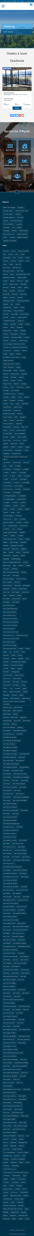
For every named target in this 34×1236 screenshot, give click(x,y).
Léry (4, 525)
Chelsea (16, 330)
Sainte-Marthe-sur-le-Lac (9, 1099)
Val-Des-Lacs (14, 1192)
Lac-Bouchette (7, 482)
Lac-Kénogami (16, 492)
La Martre (5, 472)
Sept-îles (21, 1139)
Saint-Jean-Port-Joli (21, 906)
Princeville (17, 688)
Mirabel (28, 565)
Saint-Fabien (6, 843)
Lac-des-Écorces (7, 486)
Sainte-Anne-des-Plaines (9, 1043)
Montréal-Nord (23, 588)
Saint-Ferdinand (7, 853)
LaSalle (12, 512)
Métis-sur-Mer (7, 565)
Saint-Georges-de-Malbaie (10, 880)
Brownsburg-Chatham (23, 301)
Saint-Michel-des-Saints (9, 953)
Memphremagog (15, 559)
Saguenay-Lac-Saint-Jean (9, 240)
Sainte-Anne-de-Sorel (24, 1036)
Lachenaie (15, 505)
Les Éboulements (12, 525)
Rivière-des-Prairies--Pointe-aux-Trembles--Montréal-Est (14, 703)
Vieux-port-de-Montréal (9, 1205)
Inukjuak (13, 437)
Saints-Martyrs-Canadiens (10, 1132)
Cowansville (17, 350)
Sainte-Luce (16, 1079)
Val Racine (19, 1185)
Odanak (27, 648)
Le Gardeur (22, 519)
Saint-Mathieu (7, 943)
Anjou (14, 257)
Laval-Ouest (18, 515)
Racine (5, 691)
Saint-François (7, 860)
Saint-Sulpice (6, 1009)
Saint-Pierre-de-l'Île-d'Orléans (10, 969)
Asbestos (5, 261)
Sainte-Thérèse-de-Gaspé (20, 1126)
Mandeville (23, 542)
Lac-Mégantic (22, 496)
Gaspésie (5, 220)
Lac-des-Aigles (25, 482)
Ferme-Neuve (20, 387)
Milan (14, 565)
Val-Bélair (17, 1189)
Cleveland (5, 340)
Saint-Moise (21, 953)
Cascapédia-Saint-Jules (9, 320)
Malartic (5, 542)
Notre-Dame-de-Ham (9, 234)
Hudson (5, 430)
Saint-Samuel (16, 993)
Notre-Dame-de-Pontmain (10, 625)
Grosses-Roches (7, 417)
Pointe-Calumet (17, 678)
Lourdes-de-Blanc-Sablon (9, 539)
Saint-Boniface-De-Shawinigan (21, 777)
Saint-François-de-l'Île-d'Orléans (21, 860)
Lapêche (27, 509)
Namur (5, 595)
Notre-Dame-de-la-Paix (9, 615)
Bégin (26, 281)
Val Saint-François (7, 1189)
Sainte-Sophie (24, 1116)
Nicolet (24, 598)
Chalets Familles (20, 1230)
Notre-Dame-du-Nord (9, 642)
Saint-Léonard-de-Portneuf (20, 930)
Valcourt (5, 1195)
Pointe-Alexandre (7, 675)
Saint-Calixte (15, 780)
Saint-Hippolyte (17, 893)
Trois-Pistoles (21, 1179)
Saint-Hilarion (6, 893)
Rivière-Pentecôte (17, 710)
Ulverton (23, 1182)
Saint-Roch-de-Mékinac (9, 986)
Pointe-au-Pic (6, 678)
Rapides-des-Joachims (15, 691)
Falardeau (23, 384)
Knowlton (20, 447)
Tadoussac (6, 1165)
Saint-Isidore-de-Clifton (9, 900)
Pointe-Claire (6, 681)
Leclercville (18, 522)
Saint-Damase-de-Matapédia (21, 797)
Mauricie (19, 227)
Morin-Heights (16, 592)
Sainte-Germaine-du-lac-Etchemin (12, 1069)
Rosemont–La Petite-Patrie (10, 717)
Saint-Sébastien (7, 996)
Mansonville (6, 549)
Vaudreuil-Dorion (7, 1199)
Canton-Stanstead (18, 310)
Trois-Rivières (15, 1182)
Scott (27, 1136)
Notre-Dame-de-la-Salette (10, 618)
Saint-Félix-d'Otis (7, 850)
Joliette (25, 440)
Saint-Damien (6, 800)
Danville (5, 354)
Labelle (19, 476)
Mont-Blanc (6, 569)
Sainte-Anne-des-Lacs (9, 1039)
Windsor (14, 1219)
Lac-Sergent (6, 502)
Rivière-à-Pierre (26, 698)
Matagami (15, 555)
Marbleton (23, 549)
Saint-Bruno (6, 780)
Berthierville (23, 284)
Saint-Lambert (21, 923)
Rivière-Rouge (6, 714)
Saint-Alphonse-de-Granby (10, 747)
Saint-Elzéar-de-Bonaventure (10, 830)
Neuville (19, 595)
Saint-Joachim (6, 913)
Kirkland (13, 447)
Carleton (13, 317)
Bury (12, 304)
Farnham (5, 387)
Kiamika (22, 443)
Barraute (5, 274)
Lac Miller (5, 479)
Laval (13, 227)
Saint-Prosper (15, 973)
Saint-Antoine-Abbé (8, 760)
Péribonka (5, 662)
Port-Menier (16, 685)
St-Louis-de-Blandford (9, 1152)
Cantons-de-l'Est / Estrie (21, 211)
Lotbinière (12, 535)
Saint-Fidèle (6, 857)
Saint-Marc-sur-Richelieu (9, 940)
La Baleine (18, 466)
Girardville (20, 400)
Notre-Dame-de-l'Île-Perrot (10, 608)
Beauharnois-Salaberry (9, 277)
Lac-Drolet (18, 489)
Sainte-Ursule (6, 1129)
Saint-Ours (15, 960)
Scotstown (21, 1136)
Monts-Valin (6, 592)
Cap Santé (6, 314)
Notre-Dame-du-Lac (8, 635)
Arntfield (20, 257)
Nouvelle (20, 648)
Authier (11, 264)
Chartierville (19, 327)
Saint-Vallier (21, 1019)
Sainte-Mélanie (7, 1102)
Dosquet (18, 367)
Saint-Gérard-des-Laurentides (11, 886)
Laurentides (6, 227)
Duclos (15, 370)
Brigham (5, 297)
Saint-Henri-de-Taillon (22, 890)
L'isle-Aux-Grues (16, 462)
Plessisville (6, 672)
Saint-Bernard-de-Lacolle (20, 774)
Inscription (21, 1)
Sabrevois (14, 724)
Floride (28, 387)
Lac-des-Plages (18, 486)
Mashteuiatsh (6, 555)
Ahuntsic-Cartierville (23, 251)
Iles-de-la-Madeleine (20, 433)
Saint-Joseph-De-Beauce (19, 913)
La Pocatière (22, 472)
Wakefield (5, 1212)
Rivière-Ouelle (6, 710)
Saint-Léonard (7, 930)
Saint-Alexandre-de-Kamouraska (11, 740)
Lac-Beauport (23, 479)
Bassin (12, 274)
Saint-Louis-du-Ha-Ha (18, 933)
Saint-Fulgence (7, 870)
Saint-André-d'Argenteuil (9, 757)
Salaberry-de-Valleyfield (9, 1136)
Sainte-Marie (26, 1089)
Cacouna (17, 304)
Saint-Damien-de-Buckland (20, 800)
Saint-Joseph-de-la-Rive (9, 923)
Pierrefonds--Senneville (17, 665)
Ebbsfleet (5, 380)
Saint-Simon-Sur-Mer (24, 1006)
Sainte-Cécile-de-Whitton (9, 1056)
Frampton (20, 393)
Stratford (5, 1162)
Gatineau (26, 397)
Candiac (16, 307)
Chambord (13, 324)
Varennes (25, 1195)
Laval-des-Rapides (8, 515)
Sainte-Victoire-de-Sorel (19, 1129)
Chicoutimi (23, 334)
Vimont (27, 1209)
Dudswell (22, 370)
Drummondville (7, 370)
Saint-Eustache (23, 840)
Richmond (14, 695)
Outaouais (12, 237)
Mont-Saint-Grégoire (8, 579)
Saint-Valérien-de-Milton (9, 1019)
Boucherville (6, 294)
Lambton (20, 509)
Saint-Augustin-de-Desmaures (11, 764)
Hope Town (24, 427)
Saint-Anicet (22, 757)
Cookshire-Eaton (23, 340)
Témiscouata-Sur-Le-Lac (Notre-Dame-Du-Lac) (15, 1172)
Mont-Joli (23, 572)
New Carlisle (6, 598)
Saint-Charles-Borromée (19, 783)
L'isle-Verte (26, 462)
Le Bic (15, 519)
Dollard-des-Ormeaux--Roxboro (11, 364)
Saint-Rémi (23, 976)
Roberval (15, 714)
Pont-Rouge (15, 681)
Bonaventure (21, 291)
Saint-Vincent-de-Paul (8, 1023)
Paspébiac (21, 658)
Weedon (5, 1215)
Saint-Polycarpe (25, 969)
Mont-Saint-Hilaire (21, 579)
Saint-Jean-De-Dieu (23, 900)
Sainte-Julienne (7, 1079)
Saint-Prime (6, 973)
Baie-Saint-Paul (17, 267)
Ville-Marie (21, 1205)
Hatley (5, 420)
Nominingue (6, 602)
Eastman (21, 377)
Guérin (15, 417)
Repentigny (6, 695)
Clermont (27, 337)
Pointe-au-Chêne (19, 675)
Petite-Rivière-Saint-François (19, 94)
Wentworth (13, 1215)
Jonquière (5, 443)
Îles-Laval (5, 437)
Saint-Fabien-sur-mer (17, 843)
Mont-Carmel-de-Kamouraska (11, 572)
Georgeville (12, 400)
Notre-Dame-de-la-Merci (9, 612)
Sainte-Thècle (22, 1122)
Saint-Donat (6, 813)
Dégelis (12, 354)
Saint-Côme (17, 790)
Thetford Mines (16, 1175)
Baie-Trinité (20, 271)
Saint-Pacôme (24, 960)
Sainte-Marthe (22, 1096)
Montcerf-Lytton (7, 585)
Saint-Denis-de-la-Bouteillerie (10, 810)
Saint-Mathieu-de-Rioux (9, 946)
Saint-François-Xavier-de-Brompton (12, 867)
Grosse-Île (19, 413)
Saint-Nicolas (6, 960)
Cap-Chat (5, 317)
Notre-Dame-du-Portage (9, 645)
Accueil (5, 32)
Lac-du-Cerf (26, 489)
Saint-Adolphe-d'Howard (19, 730)
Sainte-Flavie (6, 1066)
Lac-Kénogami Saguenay (9, 496)
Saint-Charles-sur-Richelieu (10, 787)
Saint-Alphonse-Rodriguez (10, 750)
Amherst (10, 254)
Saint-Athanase (20, 760)
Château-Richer (7, 330)
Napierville (12, 595)
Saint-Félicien (21, 847)
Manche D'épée (14, 542)
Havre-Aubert (19, 420)
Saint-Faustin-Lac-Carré (9, 847)
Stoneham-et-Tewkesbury (18, 1159)
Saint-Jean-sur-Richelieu (9, 910)
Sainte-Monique (17, 1102)
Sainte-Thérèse (7, 1126)
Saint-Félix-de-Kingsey (20, 850)
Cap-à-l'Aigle (14, 314)
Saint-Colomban (7, 790)
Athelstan (20, 261)
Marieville (11, 552)
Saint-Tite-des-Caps (8, 1013)
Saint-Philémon (16, 966)
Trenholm (12, 1179)
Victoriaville (20, 1202)
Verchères (5, 1202)
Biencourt (5, 287)
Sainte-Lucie (19, 1082)
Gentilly (5, 400)
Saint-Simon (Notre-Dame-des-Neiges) (13, 999)
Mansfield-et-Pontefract (17, 545)
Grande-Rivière (7, 410)
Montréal (14, 230)
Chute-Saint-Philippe (16, 337)
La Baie (11, 466)
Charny (12, 327)
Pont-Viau (23, 681)
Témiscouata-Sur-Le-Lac (9, 1169)
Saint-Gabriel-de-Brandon (20, 870)
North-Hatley (15, 602)
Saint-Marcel (21, 940)
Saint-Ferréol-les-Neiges (20, 853)
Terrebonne (6, 1175)
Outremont (6, 658)
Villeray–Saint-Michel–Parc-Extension (12, 1209)
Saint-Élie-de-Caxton (8, 827)
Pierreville (5, 668)
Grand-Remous (7, 407)
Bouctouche (23, 294)
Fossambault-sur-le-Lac (9, 393)
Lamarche (12, 509)
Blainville (13, 287)
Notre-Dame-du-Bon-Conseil (10, 632)
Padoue (14, 658)
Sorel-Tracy (6, 1149)
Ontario (5, 237)
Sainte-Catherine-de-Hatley (10, 1049)
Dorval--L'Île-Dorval (8, 367)
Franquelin (6, 397)
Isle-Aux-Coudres (21, 437)
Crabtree (24, 350)
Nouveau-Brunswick (22, 234)
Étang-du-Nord (7, 384)
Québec (24, 688)
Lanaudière (19, 224)
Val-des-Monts (24, 1192)
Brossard (19, 297)
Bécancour (20, 281)
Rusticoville (6, 724)
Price (11, 688)
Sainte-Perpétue (7, 1109)
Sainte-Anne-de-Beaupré (9, 1036)
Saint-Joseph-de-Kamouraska (10, 920)
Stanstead (17, 1155)
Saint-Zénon (20, 1023)
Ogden (5, 652)
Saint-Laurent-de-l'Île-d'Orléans (21, 926)
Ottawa (13, 655)
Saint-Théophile (16, 1009)
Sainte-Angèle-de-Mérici (9, 1033)
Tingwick (5, 1179)
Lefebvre (26, 522)
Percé (27, 658)
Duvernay (5, 377)
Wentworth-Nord (23, 1215)
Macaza (21, 539)
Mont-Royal (16, 575)
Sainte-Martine (22, 1099)
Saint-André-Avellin (24, 754)
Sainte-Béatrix (22, 1043)
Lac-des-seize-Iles (7, 489)
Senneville (14, 1139)
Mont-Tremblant (7, 582)
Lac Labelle (27, 476)
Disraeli (23, 357)
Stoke (23, 1155)
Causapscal (20, 320)
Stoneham (6, 1159)
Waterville (23, 1212)
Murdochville (25, 592)
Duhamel (5, 374)
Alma (4, 254)
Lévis (13, 529)
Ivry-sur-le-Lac (16, 440)
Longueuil (22, 532)
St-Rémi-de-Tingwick (22, 1152)
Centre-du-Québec (8, 214)
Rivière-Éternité (18, 707)
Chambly (5, 324)
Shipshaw (21, 1145)
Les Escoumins (23, 525)
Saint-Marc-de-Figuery (18, 936)
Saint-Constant (19, 793)
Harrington (23, 417)
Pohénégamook (15, 672)
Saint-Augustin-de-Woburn (10, 767)
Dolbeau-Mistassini (8, 360)
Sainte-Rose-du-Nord (17, 1112)
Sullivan (21, 1162)
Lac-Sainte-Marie (21, 499)
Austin (27, 261)
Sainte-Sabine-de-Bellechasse (11, 1116)
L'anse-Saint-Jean (7, 450)
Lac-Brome (16, 482)
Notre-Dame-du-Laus (22, 635)
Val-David (5, 1192)
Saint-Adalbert (7, 730)
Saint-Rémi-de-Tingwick (9, 979)
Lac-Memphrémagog (8, 499)
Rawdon (25, 691)
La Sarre (5, 476)
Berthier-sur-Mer (13, 284)
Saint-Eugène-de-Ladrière (10, 840)
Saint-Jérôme (21, 910)
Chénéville (22, 330)
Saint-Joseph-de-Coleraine (10, 916)
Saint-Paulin (6, 966)
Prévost (5, 688)
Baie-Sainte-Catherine (9, 271)
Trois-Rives (6, 1182)
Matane (23, 555)
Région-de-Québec (22, 237)
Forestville (6, 390)
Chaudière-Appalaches (9, 217)
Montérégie (6, 230)
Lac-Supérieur (6, 505)
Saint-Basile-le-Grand (17, 770)
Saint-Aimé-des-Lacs (8, 734)
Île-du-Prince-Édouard (16, 220)
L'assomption (18, 450)
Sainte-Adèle (16, 1026)
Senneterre (6, 1139)
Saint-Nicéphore (24, 956)
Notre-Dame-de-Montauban (10, 622)
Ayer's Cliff (18, 264)
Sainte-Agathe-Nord (24, 1029)
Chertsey (5, 334)
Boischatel (12, 291)
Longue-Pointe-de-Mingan (10, 532)
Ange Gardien (6, 257)
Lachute (5, 509)
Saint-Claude (22, 787)
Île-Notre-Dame (21, 430)
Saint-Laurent (6, 926)
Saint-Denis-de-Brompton (10, 807)
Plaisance (19, 668)
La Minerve (14, 472)
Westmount (6, 1219)
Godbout (5, 403)
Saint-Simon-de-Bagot (9, 1003)
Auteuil (5, 264)
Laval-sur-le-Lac (7, 519)
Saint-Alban (19, 734)
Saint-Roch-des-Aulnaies (9, 989)
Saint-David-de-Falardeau (10, 803)
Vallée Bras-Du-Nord (15, 1195)
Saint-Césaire (6, 783)
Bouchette (15, 294)
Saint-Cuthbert (7, 797)
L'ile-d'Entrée (6, 462)
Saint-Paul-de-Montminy (20, 963)
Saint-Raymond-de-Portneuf (10, 976)
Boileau (20, 287)
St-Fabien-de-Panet (17, 1149)
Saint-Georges (24, 876)
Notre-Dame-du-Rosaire (9, 648)
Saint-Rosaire (6, 993)
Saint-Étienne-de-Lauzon (9, 837)
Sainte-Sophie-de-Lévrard (10, 1122)
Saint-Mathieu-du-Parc (24, 946)
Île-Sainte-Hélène (7, 433)
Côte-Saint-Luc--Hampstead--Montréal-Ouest (15, 347)
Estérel (20, 380)
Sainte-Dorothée (7, 1062)
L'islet (4, 466)
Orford (23, 652)
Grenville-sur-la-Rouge (9, 413)
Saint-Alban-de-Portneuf (9, 737)
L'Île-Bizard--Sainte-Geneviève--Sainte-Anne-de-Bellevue (15, 458)
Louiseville (20, 535)
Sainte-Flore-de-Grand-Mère (19, 1066)
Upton (5, 1185)
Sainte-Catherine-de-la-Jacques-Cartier (13, 1052)
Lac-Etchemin (6, 492)
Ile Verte (12, 430)
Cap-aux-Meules (24, 314)
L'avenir (26, 450)
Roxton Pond (26, 720)
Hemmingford (7, 427)
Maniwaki (5, 545)
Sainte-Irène (24, 1072)
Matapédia (6, 559)
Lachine (23, 505)
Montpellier (6, 588)
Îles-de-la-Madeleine (8, 224)
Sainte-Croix (23, 1059)
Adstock (13, 251)
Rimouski (5, 698)
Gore (12, 403)
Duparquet (24, 374)
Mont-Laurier (6, 575)
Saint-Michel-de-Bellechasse (10, 950)
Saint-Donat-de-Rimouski (9, 820)
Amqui (22, 254)
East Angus (14, 377)
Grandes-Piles (16, 410)
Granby (17, 403)
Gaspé (20, 397)
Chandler (20, 324)
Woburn (21, 1219)
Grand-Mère (25, 403)
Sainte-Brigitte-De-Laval (9, 1046)
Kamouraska (14, 443)
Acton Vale (6, 251)
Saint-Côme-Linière (8, 793)
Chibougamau (14, 334)
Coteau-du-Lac (7, 350)
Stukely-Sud (14, 1162)
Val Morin (11, 1185)
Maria (4, 552)
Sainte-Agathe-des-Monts (10, 1029)
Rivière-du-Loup (7, 707)
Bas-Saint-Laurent (8, 211)
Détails (17, 108)
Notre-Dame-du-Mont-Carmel (11, 638)
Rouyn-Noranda (7, 720)
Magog (27, 539)
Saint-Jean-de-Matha (8, 906)
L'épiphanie (6, 453)
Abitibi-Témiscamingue (9, 207)
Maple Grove (15, 549)
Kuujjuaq (27, 447)
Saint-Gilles (24, 886)
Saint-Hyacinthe (7, 896)
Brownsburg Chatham (9, 301)
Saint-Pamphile (7, 963)
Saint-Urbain (19, 1013)
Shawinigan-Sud (23, 1142)
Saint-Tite (25, 1009)
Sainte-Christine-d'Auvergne (10, 1059)
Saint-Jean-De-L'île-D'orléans (10, 903)
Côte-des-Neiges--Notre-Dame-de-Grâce (14, 344)
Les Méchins (6, 529)
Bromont (12, 297)
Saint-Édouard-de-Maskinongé (11, 823)
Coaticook (13, 340)
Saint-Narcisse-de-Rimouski (10, 956)
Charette (5, 327)
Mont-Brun (15, 569)
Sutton (27, 1162)
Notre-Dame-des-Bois (9, 628)
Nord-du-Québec (23, 230)
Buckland (5, 304)
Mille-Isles (20, 565)
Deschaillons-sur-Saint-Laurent (11, 357)
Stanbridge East (7, 1155)
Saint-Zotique (6, 1026)
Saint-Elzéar (19, 827)
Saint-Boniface (7, 777)
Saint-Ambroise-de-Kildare (10, 754)
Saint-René (21, 979)
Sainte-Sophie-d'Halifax (9, 1119)
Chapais (27, 324)
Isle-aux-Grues (7, 440)
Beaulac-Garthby (21, 277)
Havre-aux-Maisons (8, 423)
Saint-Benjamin (7, 774)
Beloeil (5, 284)
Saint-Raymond (25, 973)
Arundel (27, 257)
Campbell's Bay (7, 307)
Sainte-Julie (23, 1076)
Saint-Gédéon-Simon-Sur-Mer (11, 876)
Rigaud (21, 695)
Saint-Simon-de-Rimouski (9, 1006)
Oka (10, 652)
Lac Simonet (14, 479)
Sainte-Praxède (18, 1109)
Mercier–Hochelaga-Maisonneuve (12, 562)
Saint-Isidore (26, 896)
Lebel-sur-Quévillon (8, 522)
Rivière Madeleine (15, 698)
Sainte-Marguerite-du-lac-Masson (12, 1089)
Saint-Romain (21, 989)
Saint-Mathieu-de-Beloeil (19, 943)
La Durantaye (16, 469)
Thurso (24, 1175)
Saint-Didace (24, 810)
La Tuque (12, 476)
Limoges (19, 529)
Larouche (5, 512)
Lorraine (5, 535)
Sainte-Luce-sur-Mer (8, 1082)
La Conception (7, 469)
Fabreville (16, 384)
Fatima (12, 387)
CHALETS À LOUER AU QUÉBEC (9, 1)
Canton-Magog (7, 310)
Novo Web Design (19, 1234)
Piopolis (13, 668)
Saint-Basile (6, 770)
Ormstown (6, 655)
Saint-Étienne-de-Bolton (9, 833)
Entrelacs (13, 380)
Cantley (22, 307)
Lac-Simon (15, 502)
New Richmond (16, 598)
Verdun (13, 1202)
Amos (16, 254)
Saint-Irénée (17, 896)
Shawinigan (13, 1142)
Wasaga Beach (15, 1212)
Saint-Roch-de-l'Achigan (9, 983)
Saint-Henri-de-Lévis (8, 890)
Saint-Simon (17, 996)
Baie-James (21, 207)
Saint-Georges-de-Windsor (10, 883)
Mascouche (26, 552)
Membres (29, 1)
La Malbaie (26, 469)
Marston (18, 552)
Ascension (13, 261)
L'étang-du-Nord (16, 453)
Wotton (27, 1219)
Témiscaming (15, 1165)
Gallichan (13, 397)
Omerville (16, 652)
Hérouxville (16, 427)
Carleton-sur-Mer (22, 317)
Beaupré (5, 281)
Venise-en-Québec (19, 1199)
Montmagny (26, 585)
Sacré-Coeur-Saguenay (9, 727)
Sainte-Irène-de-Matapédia (10, 1076)
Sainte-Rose (6, 1112)
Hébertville (19, 423)
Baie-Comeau (6, 267)
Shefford (5, 1145)
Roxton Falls (17, 720)
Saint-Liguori (6, 933)
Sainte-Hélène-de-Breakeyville (11, 1072)
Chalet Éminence (9, 93)
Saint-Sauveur (25, 993)
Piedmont (5, 665)
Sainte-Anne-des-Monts (23, 1039)
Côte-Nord (20, 217)
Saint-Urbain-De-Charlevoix (10, 1016)
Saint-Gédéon (23, 873)
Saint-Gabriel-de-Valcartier (10, 873)
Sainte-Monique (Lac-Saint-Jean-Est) (12, 1106)
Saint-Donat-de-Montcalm (10, 817)
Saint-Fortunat (15, 857)
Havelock (11, 420)
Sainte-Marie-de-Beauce (9, 1092)
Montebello (17, 585)
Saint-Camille (24, 780)
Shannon (5, 1142)
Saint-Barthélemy (24, 767)
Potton (23, 685)
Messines (25, 562)
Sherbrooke (13, 1145)
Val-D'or (24, 1189)
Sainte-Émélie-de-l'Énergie (21, 1062)
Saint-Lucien (6, 936)
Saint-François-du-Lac (9, 863)
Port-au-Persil (6, 685)
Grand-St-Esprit (18, 407)
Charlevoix (10, 32)
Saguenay (20, 727)
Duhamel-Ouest (14, 374)
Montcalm (17, 582)
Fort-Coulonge (15, 390)
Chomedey (6, 337)
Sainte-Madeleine (7, 1086)
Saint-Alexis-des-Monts (9, 744)
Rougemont (23, 717)
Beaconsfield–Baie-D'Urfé (23, 274)
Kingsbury (5, 447)
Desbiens (18, 354)
